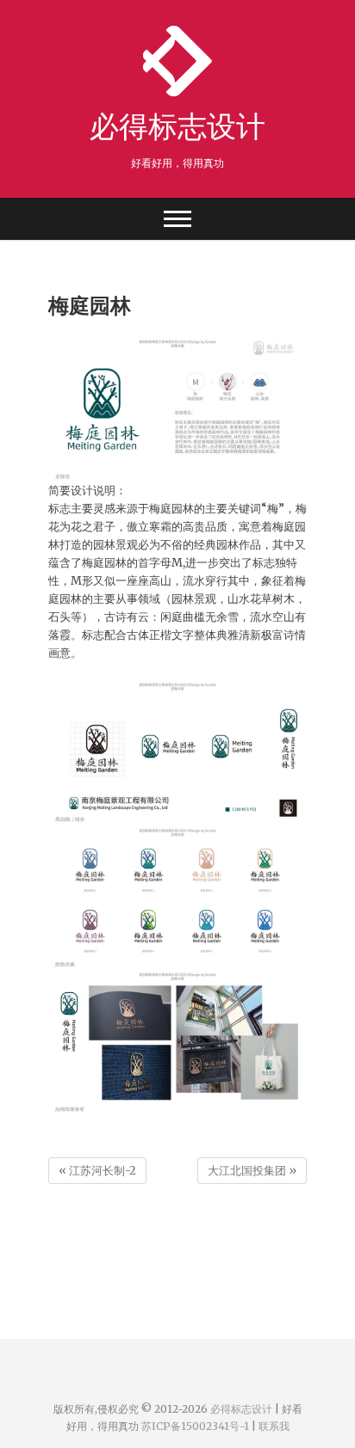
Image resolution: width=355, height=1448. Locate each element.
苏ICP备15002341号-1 (195, 1426)
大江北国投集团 (252, 1170)
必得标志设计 (177, 125)
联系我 (274, 1426)
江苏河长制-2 (97, 1170)
